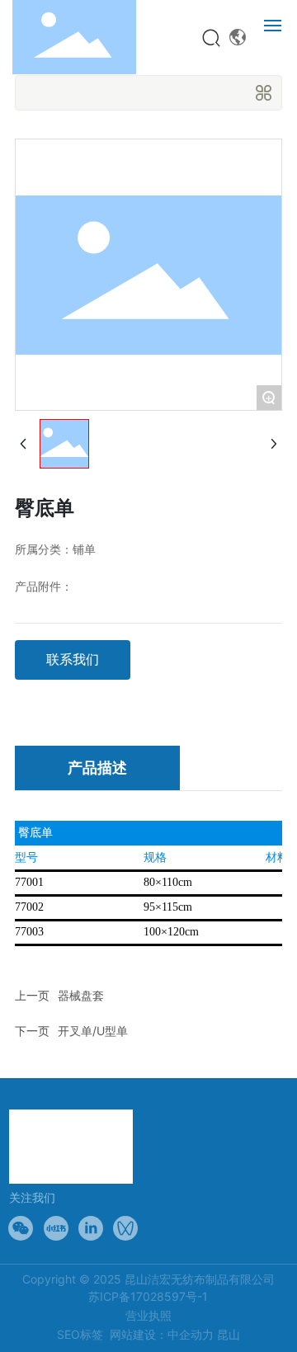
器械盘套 (81, 995)
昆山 (228, 1334)
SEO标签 (80, 1334)
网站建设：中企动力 (162, 1334)
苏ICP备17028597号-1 (148, 1296)
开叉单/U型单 (93, 1031)
